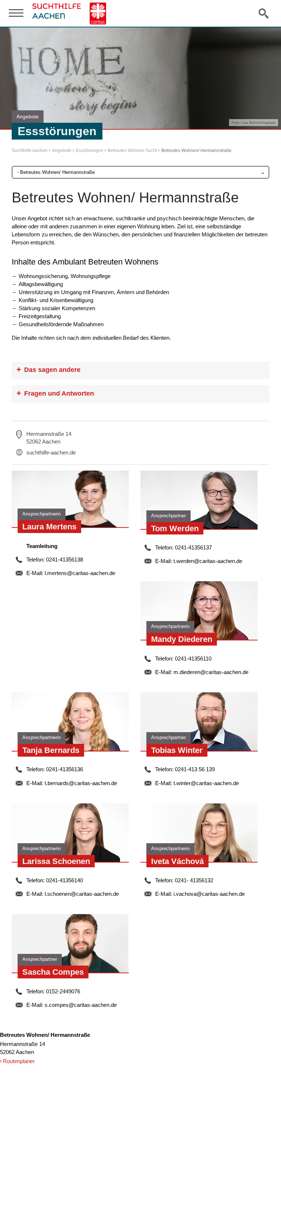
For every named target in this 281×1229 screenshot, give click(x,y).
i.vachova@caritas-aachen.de (209, 894)
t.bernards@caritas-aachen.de (81, 783)
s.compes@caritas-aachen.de (81, 1005)
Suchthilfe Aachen (30, 150)
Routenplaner (19, 1061)
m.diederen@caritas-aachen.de (210, 672)
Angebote (61, 150)
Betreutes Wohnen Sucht (132, 150)
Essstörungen (89, 150)
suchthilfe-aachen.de (51, 452)
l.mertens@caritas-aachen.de (80, 573)
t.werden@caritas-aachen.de (207, 561)
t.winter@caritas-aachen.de (206, 783)
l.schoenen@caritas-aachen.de (82, 894)
